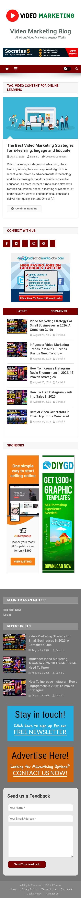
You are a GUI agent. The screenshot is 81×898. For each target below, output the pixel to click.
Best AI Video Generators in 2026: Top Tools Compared (49, 414)
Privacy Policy (29, 889)
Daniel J (34, 156)
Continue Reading (26, 208)
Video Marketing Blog (40, 31)
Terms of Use (48, 889)
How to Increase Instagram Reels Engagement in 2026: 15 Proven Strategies (51, 373)
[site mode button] (67, 69)
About (13, 889)
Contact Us (52, 893)
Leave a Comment (56, 156)
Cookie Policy (34, 893)
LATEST (22, 311)
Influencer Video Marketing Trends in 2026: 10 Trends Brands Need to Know (49, 349)
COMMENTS (59, 311)
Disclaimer (67, 889)
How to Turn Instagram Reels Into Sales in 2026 (51, 394)
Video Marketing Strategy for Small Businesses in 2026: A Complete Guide (51, 325)
